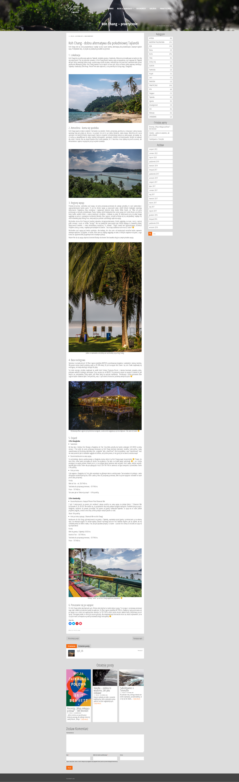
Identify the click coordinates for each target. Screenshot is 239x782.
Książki (151, 73)
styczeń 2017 (153, 211)
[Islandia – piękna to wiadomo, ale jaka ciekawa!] (78, 677)
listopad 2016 (153, 219)
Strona (121, 755)
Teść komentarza (70, 732)
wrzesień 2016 (153, 227)
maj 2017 (152, 194)
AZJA (70, 630)
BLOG (72, 630)
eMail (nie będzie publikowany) (100, 755)
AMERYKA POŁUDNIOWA (156, 42)
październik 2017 (154, 174)
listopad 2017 (153, 169)
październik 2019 (154, 161)
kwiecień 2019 (153, 165)
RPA (150, 89)
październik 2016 (154, 223)
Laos (150, 77)
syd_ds (72, 36)
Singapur (151, 93)
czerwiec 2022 (153, 153)
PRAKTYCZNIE (75, 630)
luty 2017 (152, 206)
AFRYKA (151, 38)
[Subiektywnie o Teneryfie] (105, 677)
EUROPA (151, 65)
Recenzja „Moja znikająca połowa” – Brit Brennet (160, 128)
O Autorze (71, 646)
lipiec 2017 (152, 186)
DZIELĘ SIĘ (152, 62)
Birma (151, 50)
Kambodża (152, 69)
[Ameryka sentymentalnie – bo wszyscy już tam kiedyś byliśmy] (131, 677)
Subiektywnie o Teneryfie (156, 139)
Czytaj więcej (71, 703)
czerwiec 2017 (153, 190)
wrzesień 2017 (153, 178)
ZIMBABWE (152, 117)
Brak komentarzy (89, 36)
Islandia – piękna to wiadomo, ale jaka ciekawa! (159, 134)
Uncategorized (153, 105)
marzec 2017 (153, 202)
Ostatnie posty (84, 646)
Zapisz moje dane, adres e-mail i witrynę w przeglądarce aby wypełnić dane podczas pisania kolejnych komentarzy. (92, 761)
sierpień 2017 (153, 182)
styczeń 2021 (153, 157)
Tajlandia (79, 630)
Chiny (150, 58)
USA (150, 109)
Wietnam (151, 113)
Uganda (151, 101)
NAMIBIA (152, 81)
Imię (67, 755)
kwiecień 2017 (153, 198)
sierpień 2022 (153, 149)
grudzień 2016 (153, 215)
